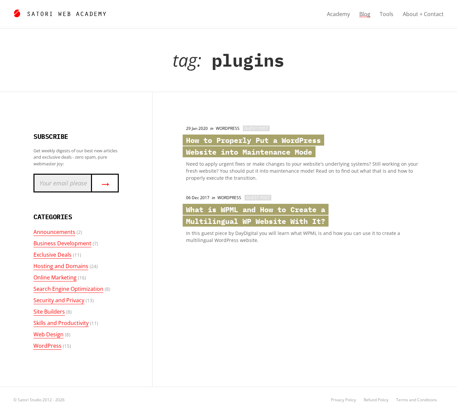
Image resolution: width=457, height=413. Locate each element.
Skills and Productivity (61, 323)
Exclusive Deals (52, 254)
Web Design (48, 334)
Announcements (54, 232)
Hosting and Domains (60, 266)
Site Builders (49, 311)
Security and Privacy (58, 300)
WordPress (47, 345)
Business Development (62, 243)
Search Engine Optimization (68, 289)
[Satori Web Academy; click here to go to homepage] (59, 12)
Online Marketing (55, 277)
